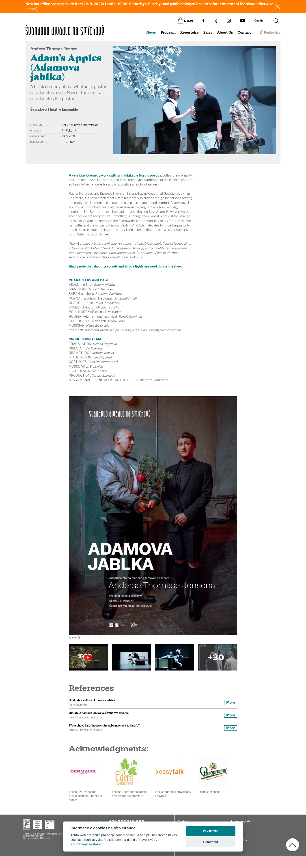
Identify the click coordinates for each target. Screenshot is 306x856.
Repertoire (189, 32)
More (230, 702)
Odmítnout (210, 842)
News (151, 32)
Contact (244, 32)
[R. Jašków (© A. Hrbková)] (131, 657)
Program (168, 32)
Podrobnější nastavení (87, 844)
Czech (258, 20)
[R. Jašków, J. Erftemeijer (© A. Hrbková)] (174, 657)
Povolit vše (210, 830)
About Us (225, 32)
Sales (207, 32)
